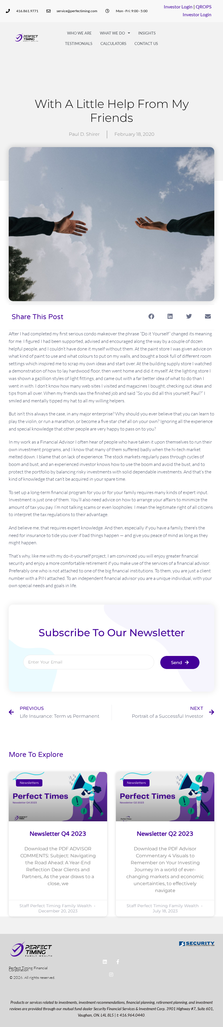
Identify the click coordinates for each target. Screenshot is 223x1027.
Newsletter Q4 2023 (58, 834)
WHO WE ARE (79, 33)
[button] (151, 316)
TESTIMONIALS (78, 43)
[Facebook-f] (117, 961)
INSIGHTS (147, 33)
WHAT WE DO (112, 33)
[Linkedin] (104, 961)
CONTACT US (146, 43)
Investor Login (178, 6)
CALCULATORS (113, 43)
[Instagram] (111, 974)
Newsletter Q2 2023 (165, 834)
